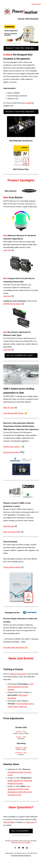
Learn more (7, 250)
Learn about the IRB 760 (11, 413)
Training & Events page (17, 674)
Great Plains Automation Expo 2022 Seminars (20, 687)
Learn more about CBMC (12, 532)
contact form (30, 822)
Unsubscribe (14, 855)
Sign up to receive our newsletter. (21, 842)
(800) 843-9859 (8, 822)
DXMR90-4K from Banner (12, 304)
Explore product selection (12, 567)
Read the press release (11, 446)
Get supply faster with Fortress (14, 647)
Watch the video (8, 408)
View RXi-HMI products (11, 452)
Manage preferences (25, 855)
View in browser (36, 4)
